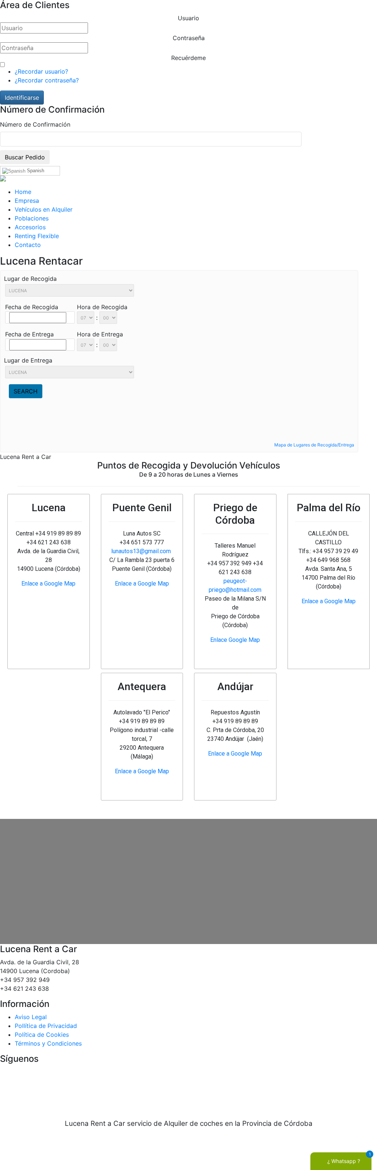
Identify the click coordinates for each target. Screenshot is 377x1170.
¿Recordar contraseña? (47, 80)
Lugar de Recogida (30, 278)
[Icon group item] (166, 1087)
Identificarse (22, 97)
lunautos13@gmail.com (141, 551)
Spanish (34, 170)
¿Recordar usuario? (41, 71)
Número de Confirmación (35, 124)
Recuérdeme (188, 57)
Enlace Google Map (235, 639)
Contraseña (189, 38)
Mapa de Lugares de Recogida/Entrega (314, 445)
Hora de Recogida (102, 307)
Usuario (188, 18)
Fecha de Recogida (31, 307)
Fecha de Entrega (29, 334)
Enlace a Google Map (48, 583)
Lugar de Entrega (28, 360)
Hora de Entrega (100, 334)
